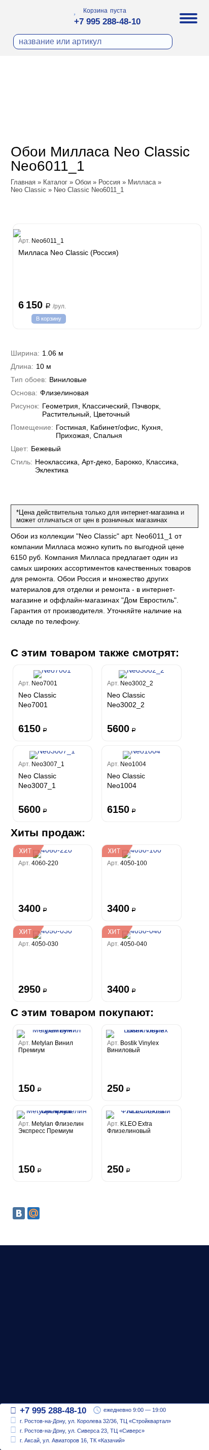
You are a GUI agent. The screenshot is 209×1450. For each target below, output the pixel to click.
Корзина (95, 11)
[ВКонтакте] (19, 1213)
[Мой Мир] (33, 1213)
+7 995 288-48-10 (107, 21)
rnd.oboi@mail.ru (50, 1388)
